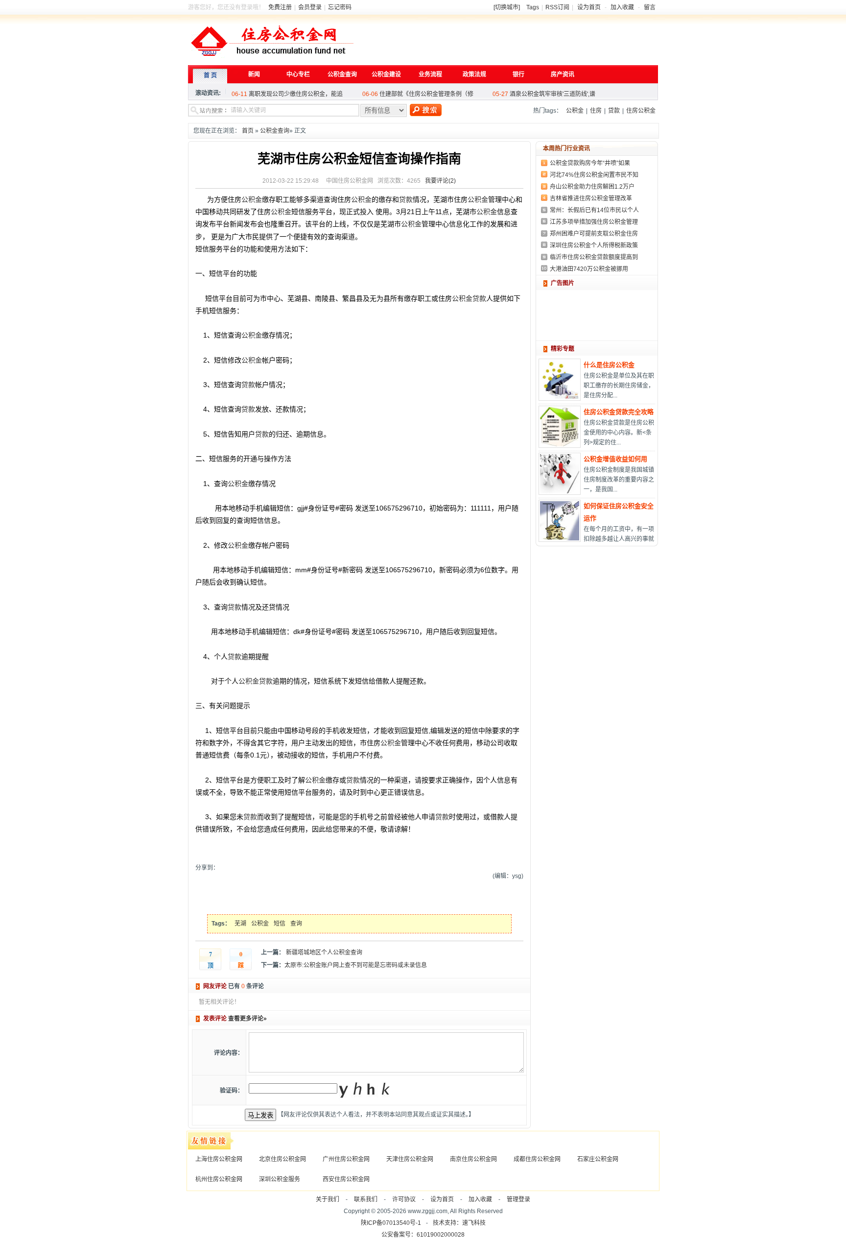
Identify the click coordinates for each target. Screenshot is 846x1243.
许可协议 (404, 1199)
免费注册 (280, 7)
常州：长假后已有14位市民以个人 (594, 210)
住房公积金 (641, 110)
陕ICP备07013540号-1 (391, 1222)
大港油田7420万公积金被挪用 (589, 269)
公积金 (575, 110)
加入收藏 (622, 7)
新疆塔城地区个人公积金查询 (323, 952)
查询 (296, 923)
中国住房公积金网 (349, 180)
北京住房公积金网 (282, 1159)
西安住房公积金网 (346, 1179)
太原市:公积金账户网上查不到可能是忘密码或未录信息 (355, 965)
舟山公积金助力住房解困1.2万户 (592, 186)
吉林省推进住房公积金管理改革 (591, 198)
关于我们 (327, 1199)
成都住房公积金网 (537, 1159)
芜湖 (240, 923)
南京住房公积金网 (473, 1159)
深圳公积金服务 (279, 1179)
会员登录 (310, 7)
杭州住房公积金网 (218, 1179)
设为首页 (589, 7)
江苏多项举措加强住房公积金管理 (594, 222)
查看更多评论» (247, 1018)
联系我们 (365, 1199)
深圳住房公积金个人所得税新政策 (594, 245)
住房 (596, 110)
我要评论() (440, 180)
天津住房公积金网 (409, 1159)
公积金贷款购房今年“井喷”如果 (590, 163)
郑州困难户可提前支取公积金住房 (594, 233)
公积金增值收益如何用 (615, 459)
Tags (532, 7)
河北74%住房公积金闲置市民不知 (594, 174)
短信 (279, 923)
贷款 (614, 110)
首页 (248, 130)
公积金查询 (274, 130)
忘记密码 (340, 7)
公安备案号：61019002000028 (423, 1234)
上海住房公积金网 (218, 1159)
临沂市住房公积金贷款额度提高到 (594, 257)
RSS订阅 (557, 7)
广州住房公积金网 (346, 1159)
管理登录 (518, 1199)
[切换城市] (507, 7)
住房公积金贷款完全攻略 (619, 411)
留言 (650, 7)
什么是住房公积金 (609, 364)
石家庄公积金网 (597, 1159)
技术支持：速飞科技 (459, 1222)
